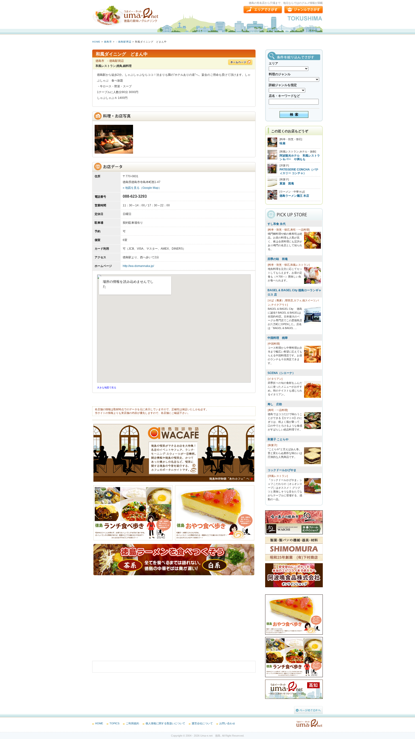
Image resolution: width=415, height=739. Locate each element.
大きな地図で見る (106, 387)
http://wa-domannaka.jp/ (138, 266)
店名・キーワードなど (284, 96)
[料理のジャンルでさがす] (303, 9)
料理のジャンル (280, 74)
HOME (96, 41)
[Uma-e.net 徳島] (125, 15)
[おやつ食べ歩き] (214, 539)
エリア (273, 63)
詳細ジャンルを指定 (283, 85)
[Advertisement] (128, 622)
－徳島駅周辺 (123, 41)
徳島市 (108, 41)
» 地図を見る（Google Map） (142, 187)
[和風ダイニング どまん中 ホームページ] (240, 62)
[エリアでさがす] (263, 9)
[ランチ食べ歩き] (134, 539)
